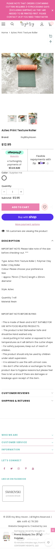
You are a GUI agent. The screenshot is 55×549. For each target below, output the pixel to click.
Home (5, 32)
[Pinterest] (26, 468)
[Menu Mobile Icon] (3, 24)
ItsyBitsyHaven (28, 137)
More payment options (27, 224)
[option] (27, 73)
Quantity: (7, 186)
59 (7, 231)
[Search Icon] (12, 24)
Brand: (5, 137)
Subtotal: (7, 197)
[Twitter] (11, 468)
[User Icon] (42, 24)
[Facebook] (4, 468)
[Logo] (27, 24)
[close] (52, 10)
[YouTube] (33, 468)
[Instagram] (18, 468)
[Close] (53, 531)
